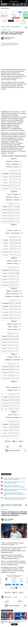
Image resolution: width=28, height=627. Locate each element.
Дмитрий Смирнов (9, 37)
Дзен (16, 441)
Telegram (9, 441)
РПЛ (12, 504)
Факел (6, 581)
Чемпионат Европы (15, 26)
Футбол (8, 26)
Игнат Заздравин (9, 519)
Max (22, 441)
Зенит (21, 581)
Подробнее (16, 622)
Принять (14, 624)
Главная (3, 26)
